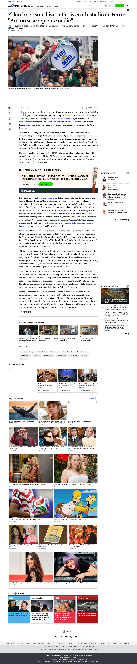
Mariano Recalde (25, 355)
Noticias (85, 1)
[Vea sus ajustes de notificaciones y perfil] (127, 5)
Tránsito (94, 652)
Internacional (42, 643)
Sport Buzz (84, 649)
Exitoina (110, 643)
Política (43, 6)
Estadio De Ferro (42, 352)
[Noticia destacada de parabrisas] (87, 598)
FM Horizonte (90, 646)
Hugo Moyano (73, 355)
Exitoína (96, 1)
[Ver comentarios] (127, 10)
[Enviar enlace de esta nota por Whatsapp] (9, 118)
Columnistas (108, 173)
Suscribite (119, 5)
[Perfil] (19, 593)
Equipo (75, 652)
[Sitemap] (81, 637)
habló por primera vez (47, 198)
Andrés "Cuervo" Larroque (62, 118)
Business (78, 1)
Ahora (7, 643)
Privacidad (69, 652)
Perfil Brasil (103, 1)
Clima (48, 643)
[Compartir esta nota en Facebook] (9, 107)
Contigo (54, 649)
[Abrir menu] (9, 5)
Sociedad (56, 6)
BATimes (83, 646)
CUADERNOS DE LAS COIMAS (16, 10)
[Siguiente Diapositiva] (97, 382)
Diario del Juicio (126, 643)
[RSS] (76, 637)
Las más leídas (109, 286)
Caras (90, 1)
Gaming (115, 643)
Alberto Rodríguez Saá (83, 352)
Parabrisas (69, 646)
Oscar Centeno (55, 352)
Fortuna (62, 646)
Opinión (49, 6)
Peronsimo (84, 355)
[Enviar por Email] (9, 124)
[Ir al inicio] (19, 5)
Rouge (74, 646)
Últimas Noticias (33, 6)
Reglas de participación (84, 652)
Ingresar (110, 5)
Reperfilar (70, 643)
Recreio (91, 649)
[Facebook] (56, 637)
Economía (27, 643)
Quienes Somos (52, 652)
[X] (61, 637)
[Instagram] (71, 637)
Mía (78, 646)
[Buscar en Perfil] (127, 1)
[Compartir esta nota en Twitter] (9, 113)
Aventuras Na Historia (64, 649)
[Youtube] (66, 637)
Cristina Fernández (68, 352)
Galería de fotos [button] (17, 30)
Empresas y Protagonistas (88, 643)
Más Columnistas (120, 220)
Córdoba (63, 643)
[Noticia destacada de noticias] (19, 598)
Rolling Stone (76, 649)
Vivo (120, 643)
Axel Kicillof (37, 355)
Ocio (59, 643)
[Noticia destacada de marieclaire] (42, 598)
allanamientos (25, 121)
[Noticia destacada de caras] (64, 598)
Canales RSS (43, 652)
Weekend (56, 646)
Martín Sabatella (61, 355)
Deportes (53, 643)
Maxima (96, 649)
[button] (53, 63)
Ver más (124, 334)
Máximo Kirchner (48, 355)
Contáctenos (61, 652)
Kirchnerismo (24, 359)
